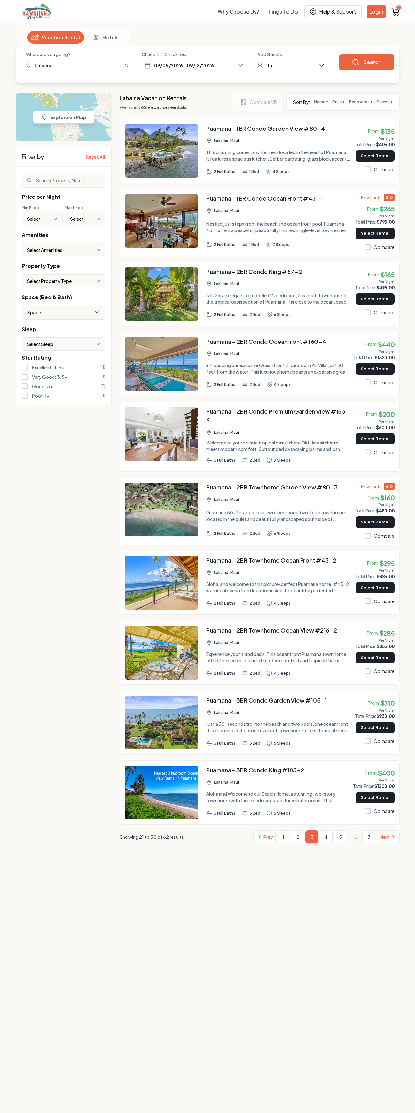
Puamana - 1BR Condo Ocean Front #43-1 (264, 198)
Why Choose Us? (238, 11)
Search (372, 62)
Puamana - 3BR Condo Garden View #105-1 (266, 700)
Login (376, 11)
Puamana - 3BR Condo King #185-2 (255, 770)
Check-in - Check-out (164, 54)
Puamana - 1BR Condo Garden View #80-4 (265, 128)
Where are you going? (48, 54)
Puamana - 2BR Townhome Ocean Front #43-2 (271, 560)
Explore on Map (68, 117)
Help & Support (337, 11)
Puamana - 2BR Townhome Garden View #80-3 (272, 487)
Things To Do (282, 11)
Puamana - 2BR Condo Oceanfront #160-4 (266, 341)
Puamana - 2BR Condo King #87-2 (254, 271)
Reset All (95, 157)
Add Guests (269, 54)
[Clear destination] (126, 65)
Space (34, 312)
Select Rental (375, 155)
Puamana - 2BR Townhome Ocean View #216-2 (271, 630)
